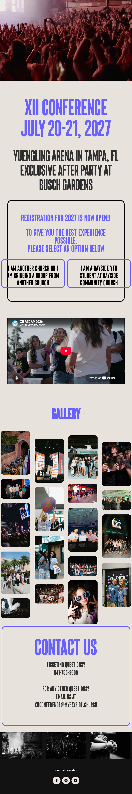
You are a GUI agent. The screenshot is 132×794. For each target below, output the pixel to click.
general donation (66, 770)
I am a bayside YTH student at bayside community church (99, 275)
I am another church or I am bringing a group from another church (33, 275)
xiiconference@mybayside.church (66, 705)
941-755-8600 (66, 672)
